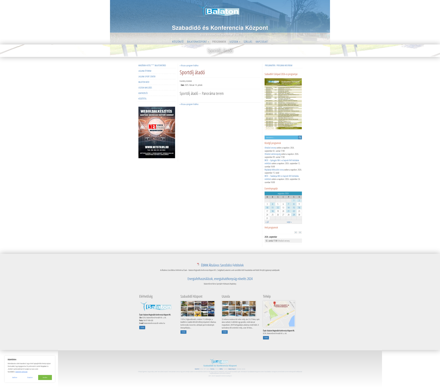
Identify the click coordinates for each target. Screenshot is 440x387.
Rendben (45, 377)
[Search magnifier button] (300, 137)
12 (278, 207)
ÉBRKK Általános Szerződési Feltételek (222, 265)
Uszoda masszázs (145, 87)
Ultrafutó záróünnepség (273, 153)
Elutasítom (30, 377)
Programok (219, 41)
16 (299, 207)
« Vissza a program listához (189, 65)
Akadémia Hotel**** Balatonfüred (152, 65)
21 (288, 211)
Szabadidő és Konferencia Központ (220, 27)
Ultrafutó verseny (270, 147)
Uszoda (234, 41)
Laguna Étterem (144, 70)
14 (288, 207)
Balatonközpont (197, 41)
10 (267, 207)
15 (294, 207)
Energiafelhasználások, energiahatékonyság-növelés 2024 (220, 278)
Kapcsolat (262, 41)
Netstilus (212, 369)
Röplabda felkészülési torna (274, 169)
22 (294, 211)
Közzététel (142, 98)
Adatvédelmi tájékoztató (21, 372)
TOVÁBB (142, 327)
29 (294, 214)
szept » (289, 221)
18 (273, 211)
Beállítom (14, 377)
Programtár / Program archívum (278, 65)
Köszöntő (178, 41)
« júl (267, 221)
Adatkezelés (143, 93)
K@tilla (221, 369)
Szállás (248, 41)
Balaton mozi (143, 82)
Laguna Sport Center (146, 76)
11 (273, 207)
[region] (30, 369)
